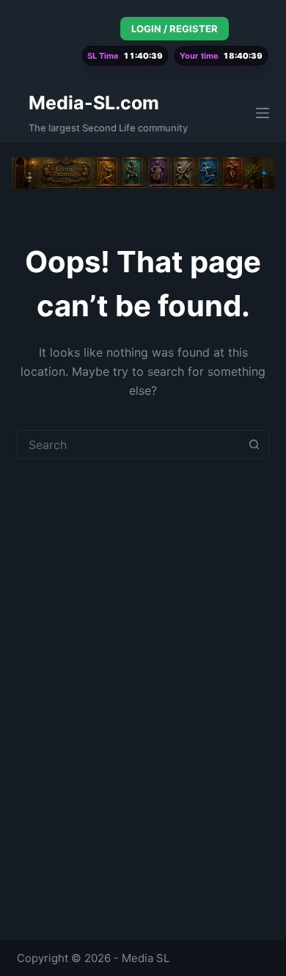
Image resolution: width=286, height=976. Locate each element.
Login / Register (174, 28)
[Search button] (254, 445)
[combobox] (129, 444)
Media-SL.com (94, 103)
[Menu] (262, 113)
